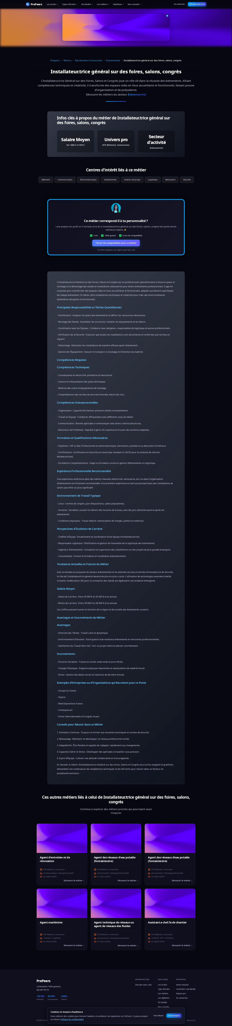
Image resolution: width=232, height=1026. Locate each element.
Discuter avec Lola (197, 4)
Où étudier (86, 4)
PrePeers (43, 981)
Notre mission (182, 984)
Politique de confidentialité (72, 1019)
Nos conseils (133, 4)
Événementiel (137, 94)
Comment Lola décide (185, 989)
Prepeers (55, 60)
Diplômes (117, 4)
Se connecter (179, 4)
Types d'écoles (68, 4)
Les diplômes (163, 998)
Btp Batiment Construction (88, 60)
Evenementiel (113, 60)
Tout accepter (174, 1015)
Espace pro (181, 993)
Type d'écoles (164, 989)
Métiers (67, 60)
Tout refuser (158, 1015)
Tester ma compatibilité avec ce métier (116, 242)
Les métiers (102, 4)
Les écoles (51, 4)
